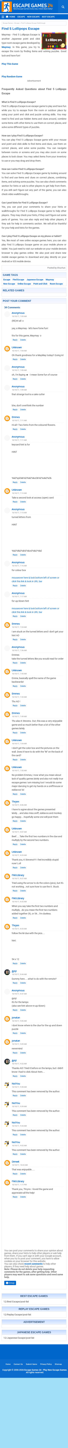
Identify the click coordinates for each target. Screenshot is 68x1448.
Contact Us (18, 1364)
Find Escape (18, 279)
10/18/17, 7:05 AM (19, 370)
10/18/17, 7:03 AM (19, 316)
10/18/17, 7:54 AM (19, 744)
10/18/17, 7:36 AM (19, 650)
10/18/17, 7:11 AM (19, 420)
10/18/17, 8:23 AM (19, 855)
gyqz (14, 970)
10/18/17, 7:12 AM (19, 493)
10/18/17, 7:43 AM (19, 674)
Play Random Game (12, 76)
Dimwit (15, 1161)
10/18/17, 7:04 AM (19, 351)
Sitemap (58, 1364)
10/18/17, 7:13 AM (19, 513)
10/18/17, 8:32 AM (19, 902)
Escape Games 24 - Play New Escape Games (45, 1370)
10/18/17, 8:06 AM (19, 805)
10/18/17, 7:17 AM (19, 596)
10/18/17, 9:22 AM (19, 1064)
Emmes (16, 417)
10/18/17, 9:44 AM (19, 1126)
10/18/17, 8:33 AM (19, 929)
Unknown (17, 347)
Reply (15, 340)
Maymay (6, 47)
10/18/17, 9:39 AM (19, 1106)
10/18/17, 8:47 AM (19, 994)
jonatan (16, 1017)
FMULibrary (18, 875)
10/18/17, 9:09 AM (19, 1044)
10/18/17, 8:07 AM (19, 832)
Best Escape (48, 17)
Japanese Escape (35, 279)
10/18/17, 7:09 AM (19, 390)
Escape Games (8, 23)
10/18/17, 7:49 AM (19, 716)
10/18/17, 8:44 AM (19, 974)
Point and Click (40, 284)
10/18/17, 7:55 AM (19, 771)
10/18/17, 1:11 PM (19, 1185)
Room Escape (56, 284)
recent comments (33, 1263)
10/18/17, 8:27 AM (19, 878)
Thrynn (15, 801)
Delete (23, 340)
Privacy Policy (46, 1364)
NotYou (16, 1083)
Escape (21, 17)
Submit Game (31, 1364)
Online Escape (24, 284)
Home (12, 17)
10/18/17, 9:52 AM (19, 1146)
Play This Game (10, 64)
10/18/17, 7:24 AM (19, 627)
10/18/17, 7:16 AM (19, 566)
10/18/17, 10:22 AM (20, 1165)
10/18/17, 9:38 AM (19, 1087)
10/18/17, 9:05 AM (19, 1021)
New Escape (33, 17)
